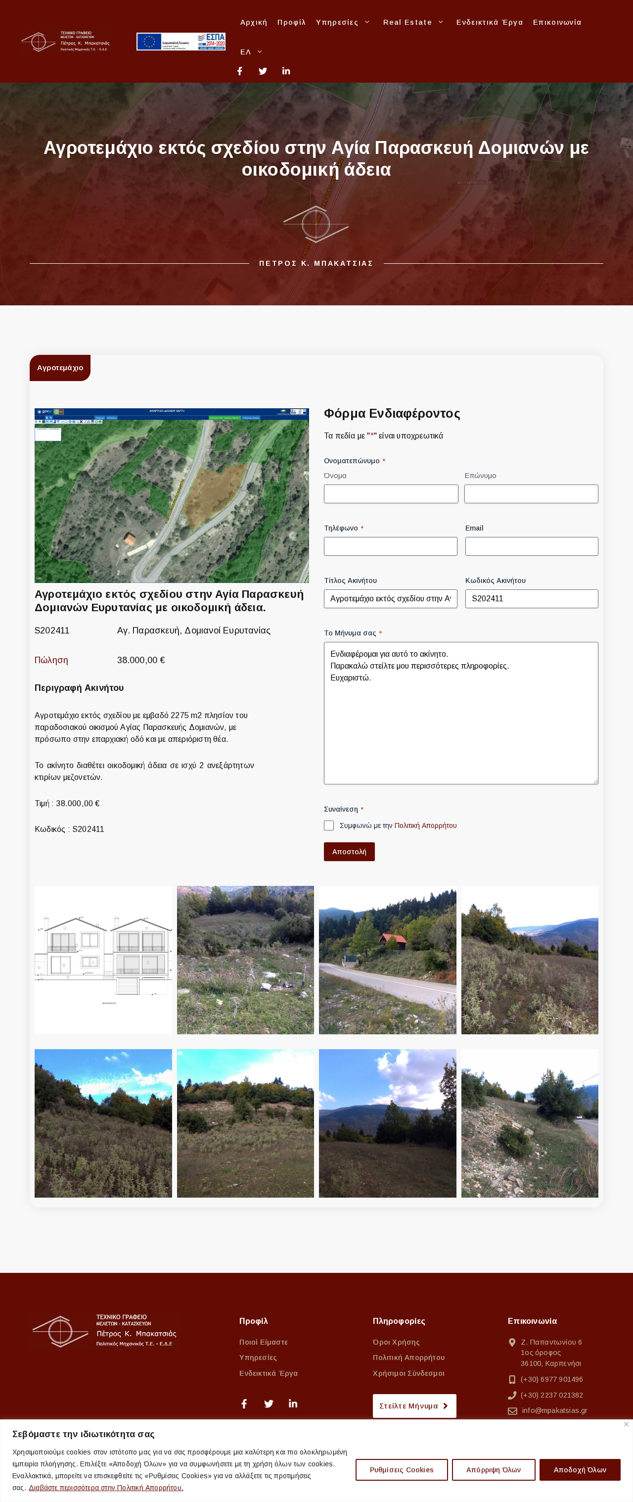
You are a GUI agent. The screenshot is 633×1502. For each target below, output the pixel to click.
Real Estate (407, 22)
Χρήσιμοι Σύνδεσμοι (409, 1373)
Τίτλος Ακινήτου (350, 580)
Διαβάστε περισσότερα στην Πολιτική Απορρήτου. (106, 1488)
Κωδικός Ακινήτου (495, 580)
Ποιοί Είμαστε (263, 1342)
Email (474, 528)
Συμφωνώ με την (398, 825)
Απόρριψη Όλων (493, 1470)
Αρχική (254, 22)
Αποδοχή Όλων (580, 1470)
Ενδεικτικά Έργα (489, 22)
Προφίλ (291, 22)
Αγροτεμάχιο (60, 367)
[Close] (626, 1424)
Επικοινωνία (557, 22)
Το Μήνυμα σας (353, 633)
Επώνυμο (480, 475)
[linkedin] (286, 71)
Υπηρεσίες (337, 22)
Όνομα (335, 475)
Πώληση (51, 660)
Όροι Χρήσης (396, 1342)
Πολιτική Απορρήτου (426, 825)
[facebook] (243, 71)
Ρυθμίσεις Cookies (402, 1470)
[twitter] (262, 71)
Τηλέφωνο (343, 528)
